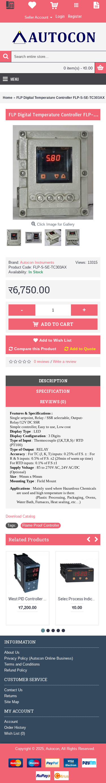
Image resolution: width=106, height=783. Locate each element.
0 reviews (41, 361)
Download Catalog (20, 516)
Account (11, 721)
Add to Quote (83, 348)
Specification (53, 391)
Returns (10, 696)
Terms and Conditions (22, 664)
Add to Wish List (55, 340)
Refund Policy (15, 670)
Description (53, 380)
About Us (12, 652)
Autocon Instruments (37, 262)
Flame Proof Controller (40, 525)
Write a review (64, 361)
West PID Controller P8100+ (28, 599)
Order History (15, 727)
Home (7, 98)
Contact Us (13, 690)
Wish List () (14, 733)
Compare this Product (35, 348)
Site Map (11, 702)
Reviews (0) (53, 401)
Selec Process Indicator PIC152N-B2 (78, 599)
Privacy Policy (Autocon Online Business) (38, 658)
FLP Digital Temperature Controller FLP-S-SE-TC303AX (60, 98)
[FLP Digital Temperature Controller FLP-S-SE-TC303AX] (15, 236)
